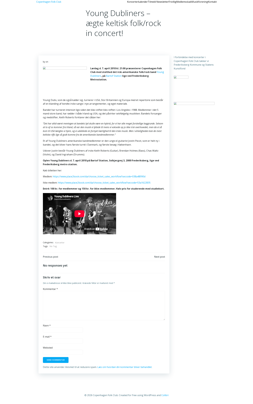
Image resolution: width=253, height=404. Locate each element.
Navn (47, 325)
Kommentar (50, 289)
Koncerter (59, 242)
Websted (48, 347)
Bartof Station (114, 75)
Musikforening (200, 1)
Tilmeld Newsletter (158, 1)
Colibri (165, 395)
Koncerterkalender (137, 1)
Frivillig (172, 1)
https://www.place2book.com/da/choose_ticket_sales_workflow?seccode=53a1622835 (104, 182)
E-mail (47, 336)
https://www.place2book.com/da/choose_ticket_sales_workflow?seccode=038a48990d (99, 176)
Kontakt (212, 1)
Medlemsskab (184, 1)
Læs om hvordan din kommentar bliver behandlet (124, 367)
